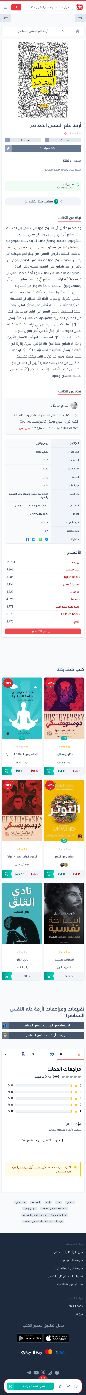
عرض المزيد (24, 428)
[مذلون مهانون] (64, 708)
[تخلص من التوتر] (64, 810)
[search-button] (16, 7)
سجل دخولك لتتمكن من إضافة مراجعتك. (43, 1140)
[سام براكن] (62, 865)
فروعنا (79, 1314)
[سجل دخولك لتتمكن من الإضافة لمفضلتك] (66, 133)
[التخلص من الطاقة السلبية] (22, 708)
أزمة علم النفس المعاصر (54, 1208)
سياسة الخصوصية (72, 1260)
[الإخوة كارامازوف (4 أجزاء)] (22, 810)
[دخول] (60, 1386)
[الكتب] (76, 1386)
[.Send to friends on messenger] (46, 539)
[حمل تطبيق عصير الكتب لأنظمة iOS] (56, 1338)
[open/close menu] (5, 7)
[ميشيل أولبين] (66, 865)
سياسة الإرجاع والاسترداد (68, 1268)
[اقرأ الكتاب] (64, 738)
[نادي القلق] (22, 913)
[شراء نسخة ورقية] (64, 771)
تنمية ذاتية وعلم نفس (37, 505)
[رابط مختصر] (27, 530)
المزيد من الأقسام (43, 631)
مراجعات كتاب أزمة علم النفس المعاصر (43, 1221)
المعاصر (36, 1202)
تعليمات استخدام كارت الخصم (65, 1276)
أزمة (48, 1202)
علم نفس (19, 505)
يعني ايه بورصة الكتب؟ (70, 1284)
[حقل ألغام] (80, 18)
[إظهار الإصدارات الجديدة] (43, 1377)
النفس (70, 1202)
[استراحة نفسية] (64, 913)
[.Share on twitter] (33, 539)
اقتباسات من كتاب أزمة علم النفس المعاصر (44, 1215)
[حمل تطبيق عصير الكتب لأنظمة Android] (29, 1338)
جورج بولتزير (59, 405)
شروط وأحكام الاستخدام (68, 1252)
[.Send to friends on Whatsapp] (40, 539)
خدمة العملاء (75, 1306)
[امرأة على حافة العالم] (5, 18)
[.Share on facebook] (27, 539)
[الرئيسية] (78, 31)
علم (58, 1202)
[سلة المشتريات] (68, 1386)
